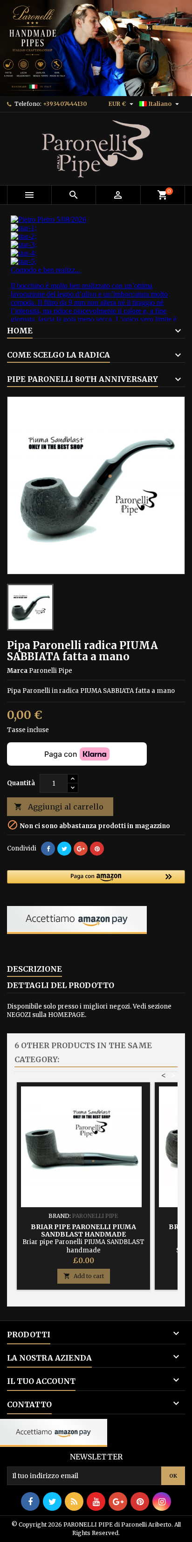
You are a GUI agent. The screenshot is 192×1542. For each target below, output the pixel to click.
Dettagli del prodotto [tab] (60, 985)
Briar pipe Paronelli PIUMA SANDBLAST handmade (83, 1230)
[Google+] (81, 849)
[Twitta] (64, 849)
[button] (96, 880)
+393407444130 (65, 103)
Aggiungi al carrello (58, 806)
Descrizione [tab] (34, 969)
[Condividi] (48, 849)
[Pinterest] (97, 849)
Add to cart (83, 1275)
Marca (17, 671)
